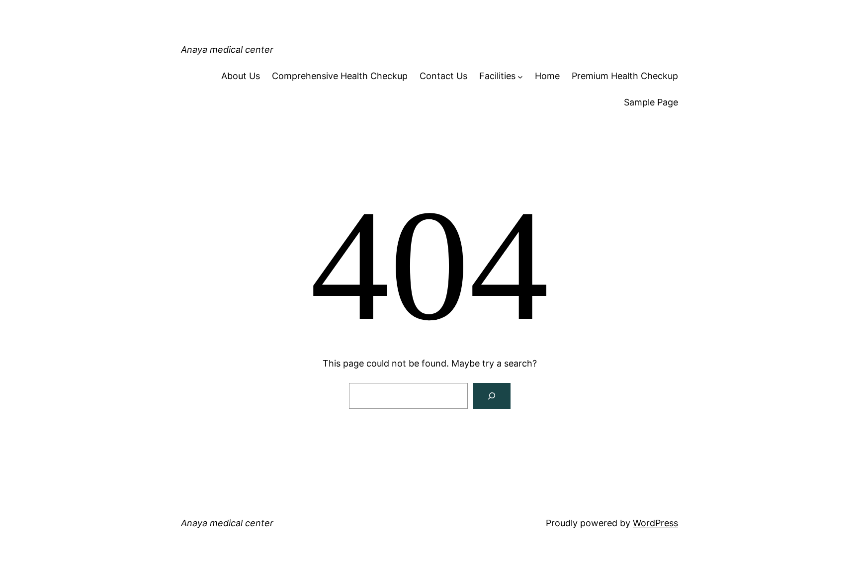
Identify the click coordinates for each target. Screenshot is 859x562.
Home (547, 76)
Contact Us (443, 76)
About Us (240, 76)
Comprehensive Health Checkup (340, 76)
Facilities (497, 76)
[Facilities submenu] (520, 76)
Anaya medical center (227, 49)
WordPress (655, 523)
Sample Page (651, 102)
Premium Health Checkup (625, 76)
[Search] (492, 396)
